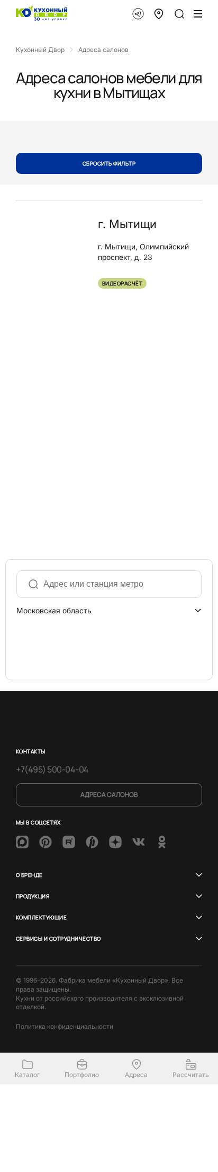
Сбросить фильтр (109, 163)
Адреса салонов (109, 794)
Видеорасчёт (122, 283)
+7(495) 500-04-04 (52, 769)
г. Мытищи (127, 224)
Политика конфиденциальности (64, 1026)
